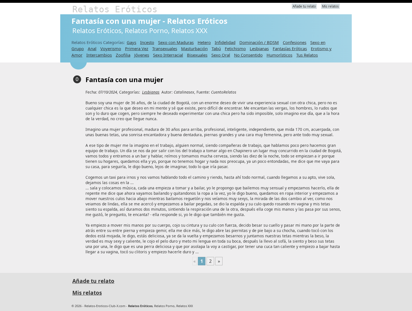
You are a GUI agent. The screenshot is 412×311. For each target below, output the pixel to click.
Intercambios (99, 55)
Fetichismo (235, 48)
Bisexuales (197, 55)
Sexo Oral (220, 55)
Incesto (147, 42)
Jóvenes (141, 55)
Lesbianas (259, 48)
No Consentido (248, 55)
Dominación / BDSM (259, 42)
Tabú (216, 48)
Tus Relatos (307, 55)
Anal (92, 48)
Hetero (204, 42)
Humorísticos (279, 55)
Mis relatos (330, 6)
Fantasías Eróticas (290, 48)
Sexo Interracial (168, 55)
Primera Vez (136, 48)
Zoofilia (123, 55)
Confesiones (294, 42)
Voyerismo (110, 48)
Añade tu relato (304, 6)
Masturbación (194, 48)
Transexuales (164, 48)
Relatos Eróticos (115, 9)
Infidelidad (225, 42)
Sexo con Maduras (176, 42)
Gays (131, 42)
